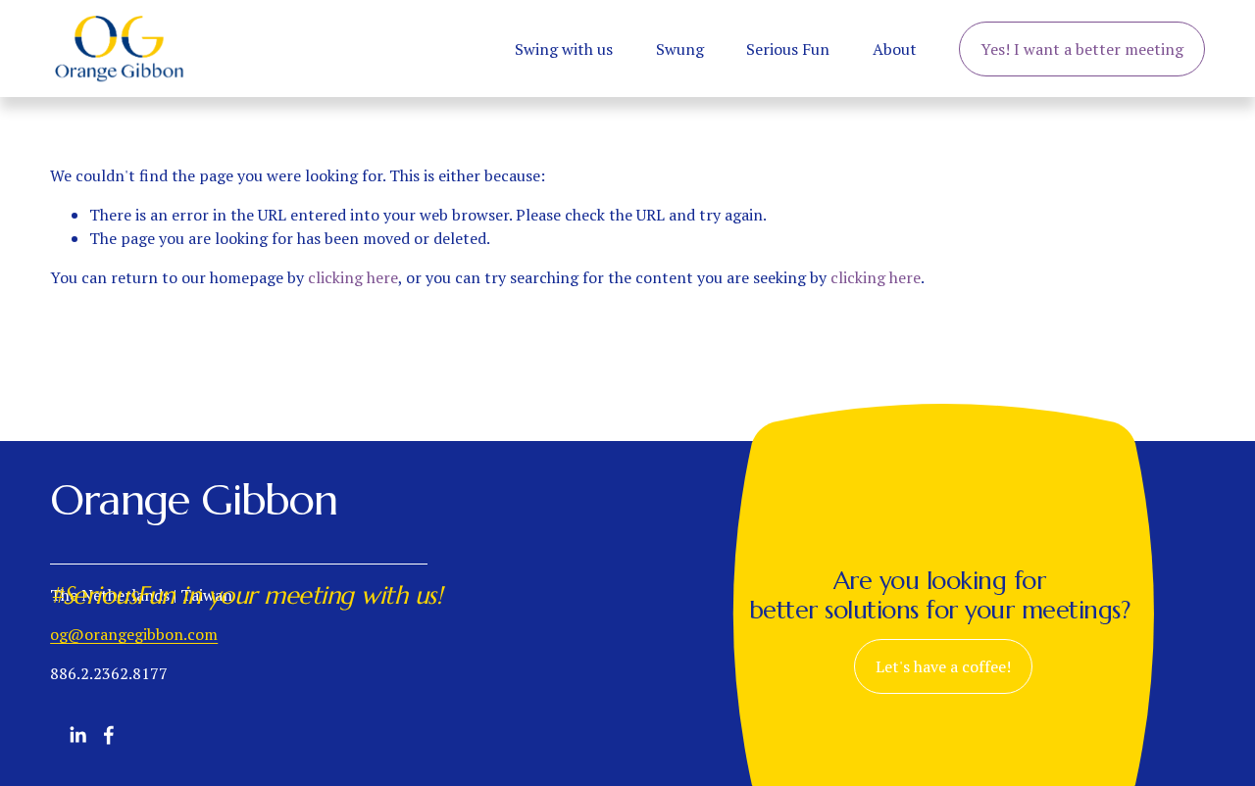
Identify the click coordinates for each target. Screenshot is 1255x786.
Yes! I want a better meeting (1081, 49)
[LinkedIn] (77, 735)
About (895, 49)
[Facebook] (109, 735)
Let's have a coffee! (943, 666)
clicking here (353, 277)
